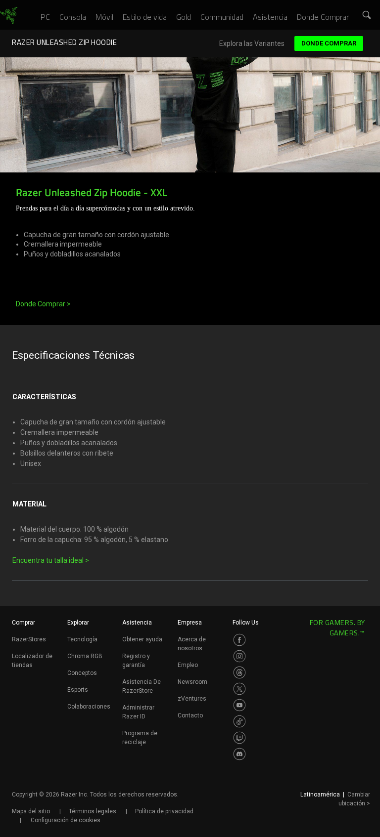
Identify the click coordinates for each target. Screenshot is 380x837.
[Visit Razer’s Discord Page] (239, 754)
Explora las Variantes (252, 44)
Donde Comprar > (43, 304)
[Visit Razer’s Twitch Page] (239, 738)
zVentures (192, 698)
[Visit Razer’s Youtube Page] (239, 705)
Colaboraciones (88, 706)
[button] (367, 15)
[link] (8, 16)
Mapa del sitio (31, 811)
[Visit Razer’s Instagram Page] (239, 656)
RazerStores (29, 639)
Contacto (190, 715)
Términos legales (92, 811)
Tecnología (82, 639)
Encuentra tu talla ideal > (50, 560)
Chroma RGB (84, 656)
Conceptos (82, 673)
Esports (77, 689)
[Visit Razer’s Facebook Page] (239, 640)
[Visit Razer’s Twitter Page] (239, 689)
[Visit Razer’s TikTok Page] (239, 721)
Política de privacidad (164, 811)
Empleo (188, 665)
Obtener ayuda (142, 639)
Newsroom (192, 681)
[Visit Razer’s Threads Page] (239, 672)
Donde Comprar (328, 43)
